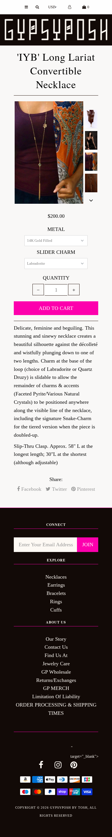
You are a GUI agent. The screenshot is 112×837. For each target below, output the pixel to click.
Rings (56, 601)
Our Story (56, 639)
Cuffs (56, 610)
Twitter (59, 489)
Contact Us (56, 647)
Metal (56, 229)
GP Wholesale (56, 672)
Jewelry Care (56, 663)
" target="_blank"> (84, 752)
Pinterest (85, 489)
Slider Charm (56, 252)
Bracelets (56, 593)
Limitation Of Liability (56, 696)
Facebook (30, 489)
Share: (56, 479)
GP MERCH (56, 688)
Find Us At (56, 655)
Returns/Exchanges (56, 680)
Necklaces (56, 577)
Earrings (56, 585)
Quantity (56, 278)
